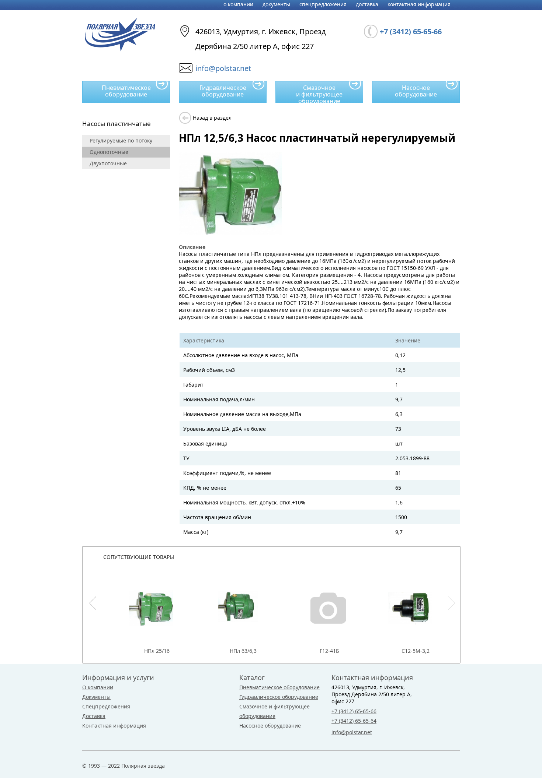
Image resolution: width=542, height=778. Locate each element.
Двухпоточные (108, 163)
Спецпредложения (323, 4)
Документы (276, 4)
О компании (238, 4)
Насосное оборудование (416, 91)
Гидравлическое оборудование (222, 91)
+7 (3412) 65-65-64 (353, 720)
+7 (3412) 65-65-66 (353, 711)
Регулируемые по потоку (121, 140)
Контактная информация (419, 4)
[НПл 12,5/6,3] (230, 232)
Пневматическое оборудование (126, 91)
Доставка (367, 4)
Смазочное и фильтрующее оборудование (319, 93)
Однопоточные (109, 151)
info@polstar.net (223, 68)
